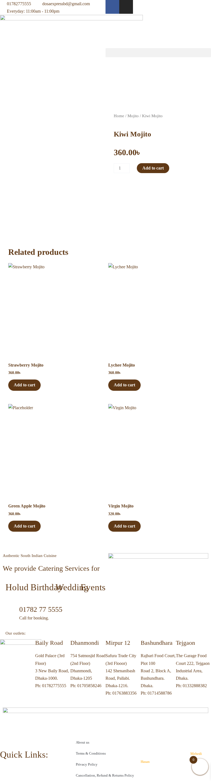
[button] (158, 52)
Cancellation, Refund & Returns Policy (105, 775)
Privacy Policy (87, 764)
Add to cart (153, 168)
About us (82, 742)
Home (119, 116)
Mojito (133, 116)
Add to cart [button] (24, 385)
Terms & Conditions (91, 753)
